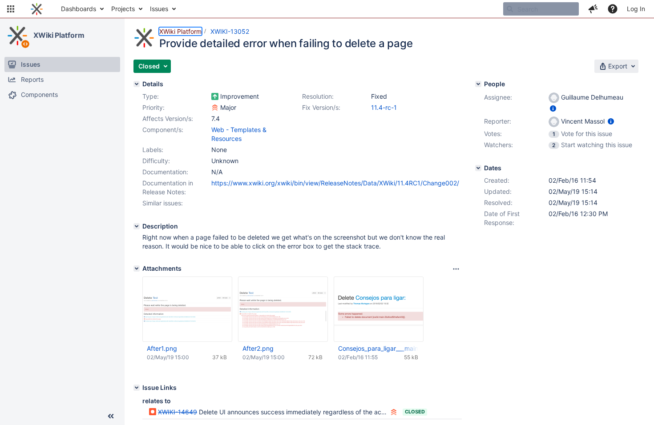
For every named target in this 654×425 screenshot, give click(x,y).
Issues (159, 8)
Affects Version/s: (167, 118)
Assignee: (498, 97)
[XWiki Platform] (17, 35)
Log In (636, 8)
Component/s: (162, 129)
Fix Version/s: (321, 107)
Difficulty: (156, 160)
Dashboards (78, 8)
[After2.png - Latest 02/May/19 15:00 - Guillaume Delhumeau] (282, 309)
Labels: (152, 149)
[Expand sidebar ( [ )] (110, 416)
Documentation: (165, 172)
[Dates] (478, 168)
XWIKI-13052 (229, 31)
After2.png (258, 348)
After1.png (162, 348)
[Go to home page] (37, 9)
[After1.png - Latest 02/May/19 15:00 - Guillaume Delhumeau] (187, 309)
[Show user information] (553, 108)
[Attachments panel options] (456, 269)
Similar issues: (162, 203)
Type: (150, 96)
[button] (10, 9)
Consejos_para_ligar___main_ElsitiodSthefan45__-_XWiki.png (378, 348)
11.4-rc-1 (384, 107)
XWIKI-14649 (177, 412)
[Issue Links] (136, 388)
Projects (123, 8)
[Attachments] (136, 268)
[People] (478, 84)
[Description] (136, 226)
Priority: (153, 107)
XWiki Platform (59, 35)
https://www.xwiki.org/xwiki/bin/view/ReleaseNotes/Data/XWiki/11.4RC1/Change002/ (335, 183)
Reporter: (497, 121)
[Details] (136, 84)
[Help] (612, 9)
